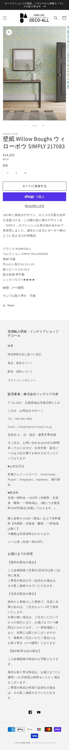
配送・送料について (20, 371)
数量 (5, 165)
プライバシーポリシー (22, 380)
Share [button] (10, 305)
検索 (10, 345)
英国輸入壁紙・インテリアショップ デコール (37, 743)
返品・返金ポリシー (20, 363)
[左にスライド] (26, 126)
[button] (5, 18)
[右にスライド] (43, 126)
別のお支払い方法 (34, 205)
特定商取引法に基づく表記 (24, 354)
